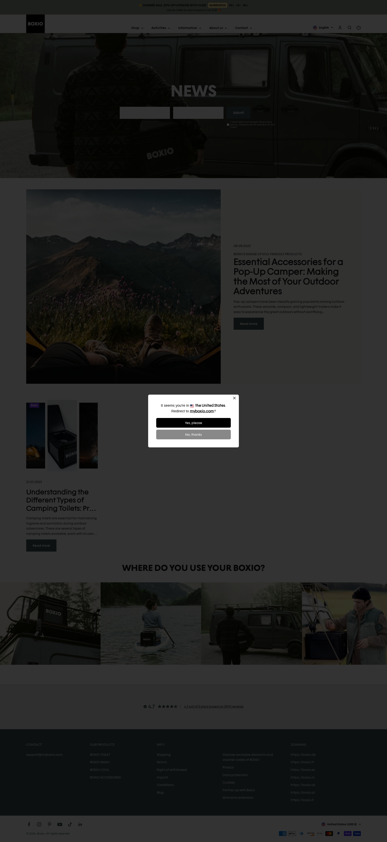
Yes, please (193, 423)
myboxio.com (202, 411)
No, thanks (193, 435)
